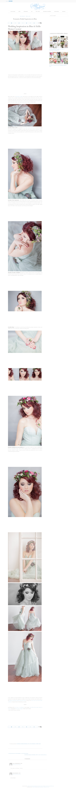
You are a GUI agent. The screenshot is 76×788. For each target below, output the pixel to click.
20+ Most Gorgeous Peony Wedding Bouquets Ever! (57, 66)
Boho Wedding (22, 16)
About (7, 1)
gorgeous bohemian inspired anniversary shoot (17, 700)
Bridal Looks (28, 16)
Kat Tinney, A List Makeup (19, 707)
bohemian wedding (24, 743)
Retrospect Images (19, 96)
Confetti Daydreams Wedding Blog (38, 6)
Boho (29, 743)
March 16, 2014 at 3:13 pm (17, 774)
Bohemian (18, 743)
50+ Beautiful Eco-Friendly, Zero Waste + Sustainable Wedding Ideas (57, 50)
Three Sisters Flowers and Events (29, 127)
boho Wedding (32, 743)
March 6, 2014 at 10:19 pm (17, 764)
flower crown (38, 743)
